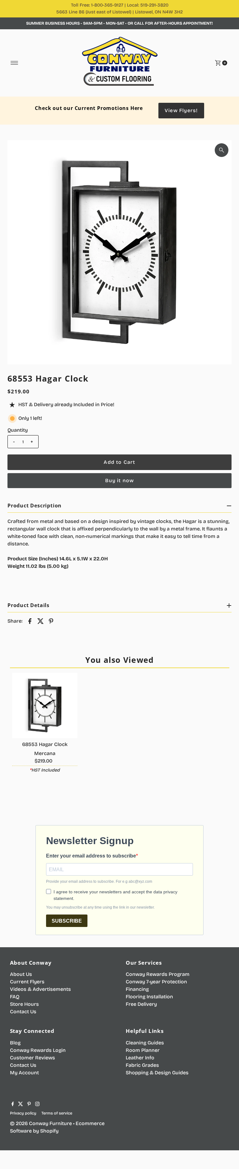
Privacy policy (23, 1113)
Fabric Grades (142, 1065)
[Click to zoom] (221, 150)
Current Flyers (27, 982)
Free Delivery (141, 1004)
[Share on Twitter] (40, 620)
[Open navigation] (14, 63)
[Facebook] (13, 1104)
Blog (15, 1043)
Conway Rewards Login (38, 1050)
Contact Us (23, 1012)
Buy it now (119, 480)
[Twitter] (20, 1104)
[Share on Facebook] (30, 620)
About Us (21, 974)
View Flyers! (181, 110)
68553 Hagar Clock (45, 744)
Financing (137, 989)
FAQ (14, 997)
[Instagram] (37, 1104)
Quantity (17, 430)
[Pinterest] (29, 1104)
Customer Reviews (32, 1058)
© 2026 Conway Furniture (41, 1123)
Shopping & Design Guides (157, 1073)
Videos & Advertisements (40, 989)
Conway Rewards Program (158, 974)
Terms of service (56, 1113)
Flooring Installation (149, 997)
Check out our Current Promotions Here (89, 108)
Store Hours (24, 1004)
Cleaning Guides (145, 1043)
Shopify (49, 1131)
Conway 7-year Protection (156, 982)
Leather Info (140, 1058)
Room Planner (143, 1050)
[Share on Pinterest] (51, 620)
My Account (24, 1073)
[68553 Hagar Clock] (44, 705)
